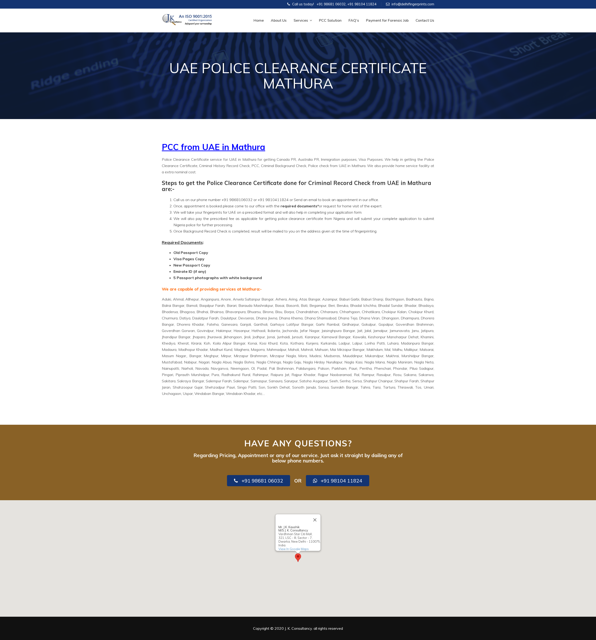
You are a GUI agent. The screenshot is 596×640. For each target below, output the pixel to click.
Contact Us (425, 20)
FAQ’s (354, 20)
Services (301, 20)
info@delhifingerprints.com (413, 4)
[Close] (315, 519)
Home (259, 20)
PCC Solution (330, 20)
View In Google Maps (293, 549)
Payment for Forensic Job (387, 20)
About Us (279, 20)
